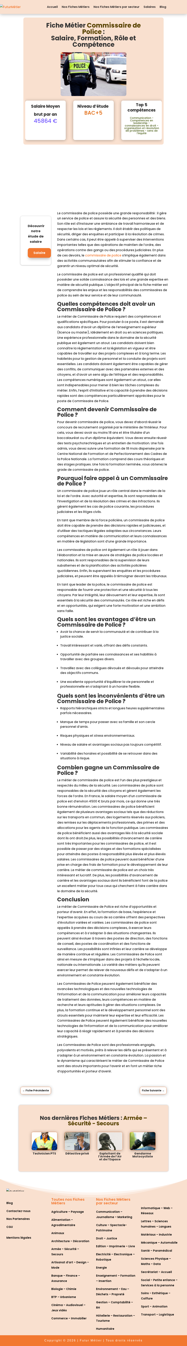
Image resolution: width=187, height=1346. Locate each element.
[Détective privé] (77, 1141)
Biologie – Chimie (63, 1289)
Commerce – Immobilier (69, 1318)
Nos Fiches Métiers (75, 7)
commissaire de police (103, 255)
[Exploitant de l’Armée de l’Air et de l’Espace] (110, 1141)
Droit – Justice (106, 1238)
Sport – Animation (154, 1306)
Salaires (150, 7)
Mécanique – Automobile (159, 1243)
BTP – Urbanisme (63, 1297)
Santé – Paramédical (156, 1251)
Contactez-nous (18, 1211)
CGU (9, 1227)
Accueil (52, 7)
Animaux (57, 1233)
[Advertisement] (93, 172)
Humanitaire (105, 1329)
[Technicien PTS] (44, 1141)
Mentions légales (18, 1238)
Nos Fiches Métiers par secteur (117, 7)
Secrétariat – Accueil (156, 1272)
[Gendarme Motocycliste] (143, 1141)
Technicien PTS (44, 1153)
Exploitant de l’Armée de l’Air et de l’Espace (110, 1156)
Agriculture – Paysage (67, 1212)
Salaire (39, 252)
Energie (101, 1268)
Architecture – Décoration (70, 1241)
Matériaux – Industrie (156, 1234)
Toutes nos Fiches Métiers (68, 1201)
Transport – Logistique (157, 1314)
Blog (163, 7)
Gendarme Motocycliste (142, 1155)
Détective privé (77, 1153)
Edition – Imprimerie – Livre (115, 1246)
